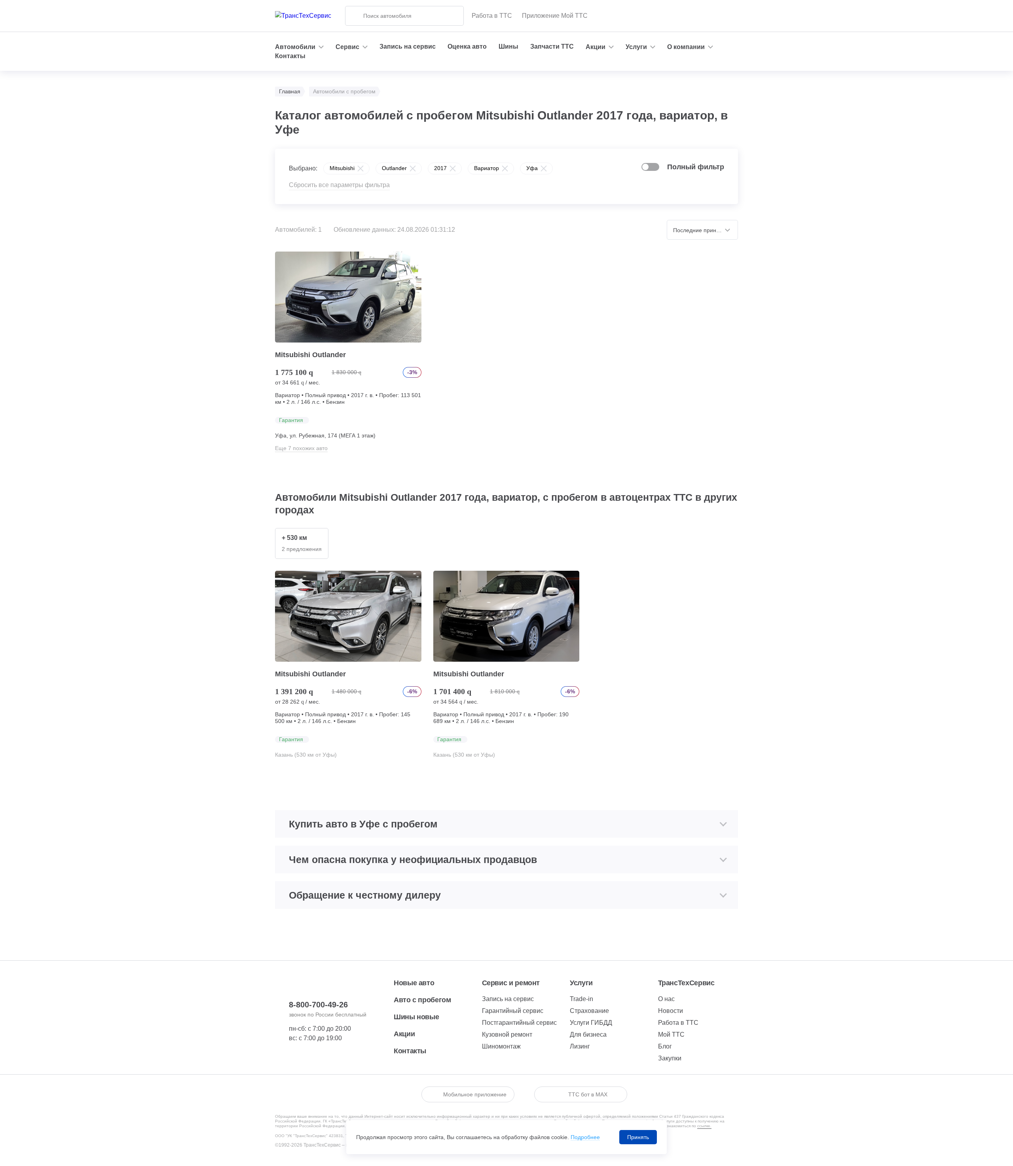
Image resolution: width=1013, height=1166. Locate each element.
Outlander (394, 168)
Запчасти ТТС (552, 46)
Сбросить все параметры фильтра (339, 185)
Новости (670, 1010)
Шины (508, 46)
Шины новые (416, 1017)
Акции (404, 1034)
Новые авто (414, 983)
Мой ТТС (671, 1034)
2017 (440, 168)
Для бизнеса (588, 1034)
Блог (665, 1046)
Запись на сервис (407, 46)
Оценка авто (467, 46)
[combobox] (702, 229)
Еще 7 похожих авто (301, 448)
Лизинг (580, 1046)
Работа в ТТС (492, 15)
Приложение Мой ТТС (555, 15)
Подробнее (585, 1137)
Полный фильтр (695, 167)
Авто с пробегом (422, 1000)
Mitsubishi (342, 168)
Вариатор (486, 168)
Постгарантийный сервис (519, 1022)
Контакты (290, 56)
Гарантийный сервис (512, 1010)
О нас (666, 999)
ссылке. (704, 1126)
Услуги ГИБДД (591, 1022)
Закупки (669, 1058)
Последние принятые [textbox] (701, 230)
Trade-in (581, 999)
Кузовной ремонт (507, 1034)
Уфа (532, 168)
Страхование (589, 1010)
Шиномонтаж (501, 1046)
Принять (638, 1137)
